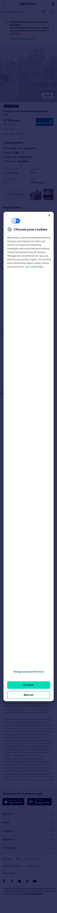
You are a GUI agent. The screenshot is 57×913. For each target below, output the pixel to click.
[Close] (49, 215)
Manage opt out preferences (28, 671)
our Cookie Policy (34, 266)
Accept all (28, 685)
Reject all (28, 694)
